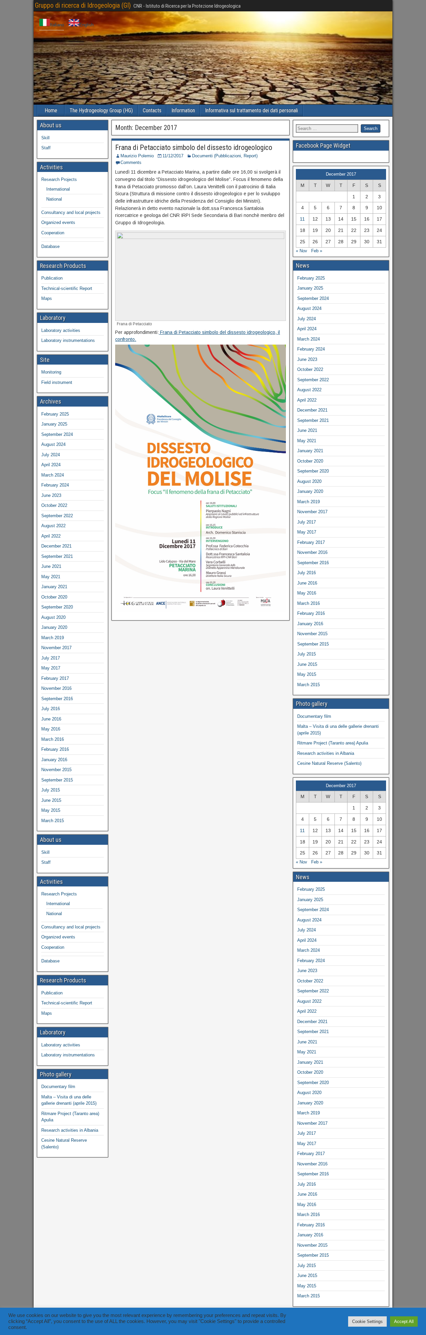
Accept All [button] (404, 1321)
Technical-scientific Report (66, 288)
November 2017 (56, 647)
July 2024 (50, 454)
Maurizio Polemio (137, 155)
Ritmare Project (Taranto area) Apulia (332, 742)
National (54, 199)
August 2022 (53, 525)
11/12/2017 (172, 155)
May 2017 (50, 668)
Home (51, 110)
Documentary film (58, 1086)
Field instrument (56, 382)
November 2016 (56, 688)
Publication (52, 278)
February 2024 (55, 485)
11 (302, 219)
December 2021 (56, 546)
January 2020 (54, 627)
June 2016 (51, 718)
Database (50, 246)
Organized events (58, 222)
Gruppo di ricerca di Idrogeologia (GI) (83, 5)
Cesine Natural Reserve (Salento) (329, 763)
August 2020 (53, 617)
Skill (45, 137)
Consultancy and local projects (71, 212)
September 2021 (57, 556)
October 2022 (54, 505)
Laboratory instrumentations (68, 340)
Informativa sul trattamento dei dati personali (251, 110)
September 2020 (57, 607)
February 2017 (55, 678)
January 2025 (54, 424)
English (86, 24)
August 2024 (53, 444)
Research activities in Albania (69, 1130)
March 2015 (52, 820)
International (58, 189)
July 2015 (50, 789)
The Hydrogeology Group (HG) (101, 110)
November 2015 (56, 769)
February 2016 (55, 749)
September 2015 (57, 779)
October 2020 (54, 597)
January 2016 (54, 759)
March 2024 (52, 475)
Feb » (316, 250)
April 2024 (51, 464)
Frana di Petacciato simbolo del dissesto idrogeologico (193, 147)
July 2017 (50, 658)
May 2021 (50, 576)
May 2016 (50, 728)
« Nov (301, 250)
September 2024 (57, 434)
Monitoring (51, 372)
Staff (46, 147)
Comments (130, 162)
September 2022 (57, 515)
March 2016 (52, 739)
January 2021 (54, 586)
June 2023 (51, 495)
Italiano (57, 24)
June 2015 (51, 800)
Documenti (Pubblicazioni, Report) (225, 155)
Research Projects (59, 179)
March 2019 (52, 637)
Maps (46, 298)
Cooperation (52, 232)
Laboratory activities (60, 330)
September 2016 (57, 698)
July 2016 (50, 708)
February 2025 (55, 414)
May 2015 (50, 810)
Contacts (152, 110)
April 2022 (51, 536)
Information (183, 110)
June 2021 (51, 566)
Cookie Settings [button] (367, 1321)
